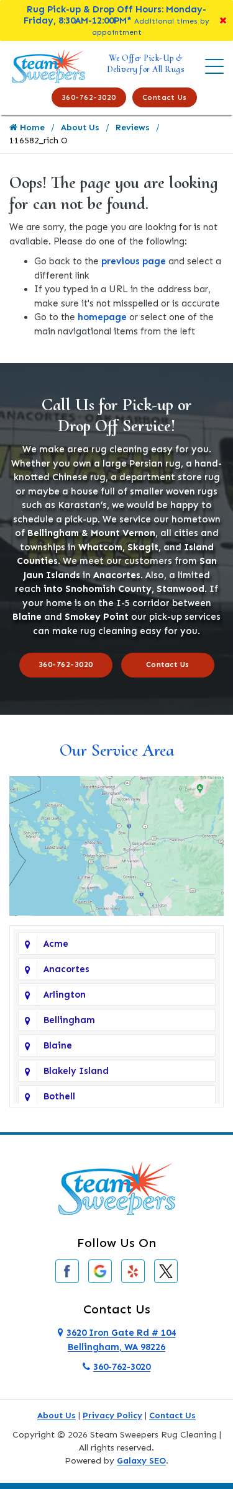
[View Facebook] (67, 1270)
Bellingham (69, 1020)
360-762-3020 (89, 97)
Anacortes (66, 969)
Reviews (133, 127)
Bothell (59, 1096)
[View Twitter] (166, 1270)
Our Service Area (117, 750)
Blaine (57, 1045)
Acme (55, 943)
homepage (102, 317)
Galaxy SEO (141, 1460)
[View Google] (100, 1270)
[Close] (223, 20)
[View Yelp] (133, 1270)
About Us (80, 127)
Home (31, 127)
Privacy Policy (112, 1415)
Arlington (64, 994)
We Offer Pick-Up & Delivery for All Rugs (146, 63)
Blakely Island (76, 1070)
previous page (133, 261)
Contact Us (164, 97)
